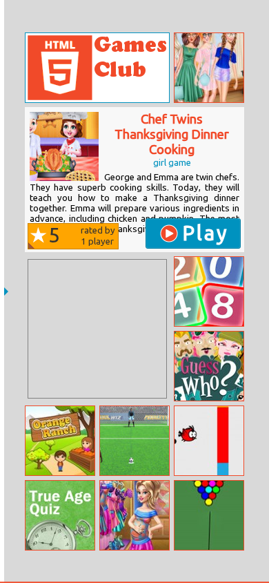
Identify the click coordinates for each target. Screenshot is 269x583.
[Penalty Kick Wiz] (134, 440)
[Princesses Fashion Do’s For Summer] (209, 67)
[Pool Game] (209, 515)
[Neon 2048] (209, 291)
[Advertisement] (97, 329)
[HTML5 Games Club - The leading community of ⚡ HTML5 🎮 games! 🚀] (97, 68)
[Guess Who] (209, 366)
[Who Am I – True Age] (60, 515)
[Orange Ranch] (60, 440)
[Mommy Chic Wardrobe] (134, 515)
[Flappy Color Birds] (209, 440)
